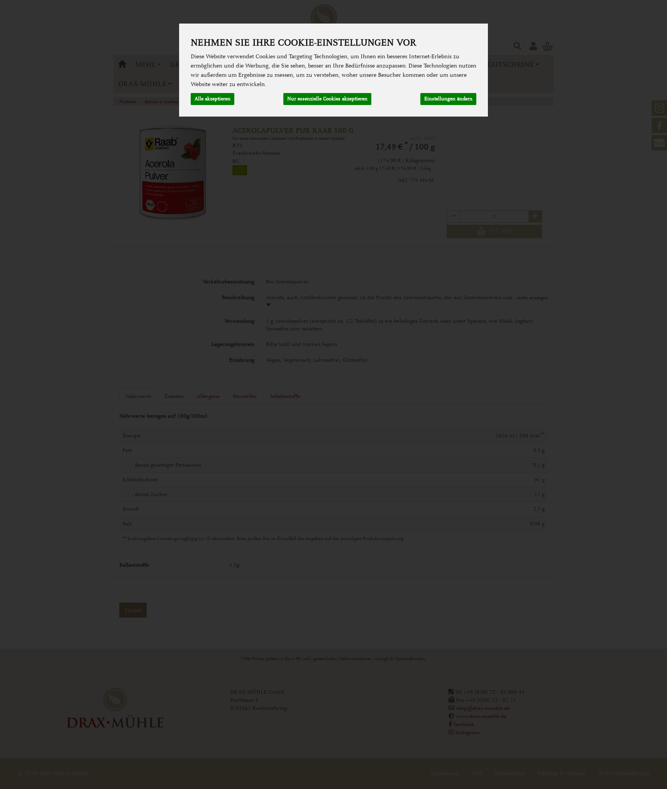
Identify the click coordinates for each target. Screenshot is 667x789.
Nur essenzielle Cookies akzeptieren (327, 99)
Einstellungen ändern (448, 99)
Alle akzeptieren (212, 99)
